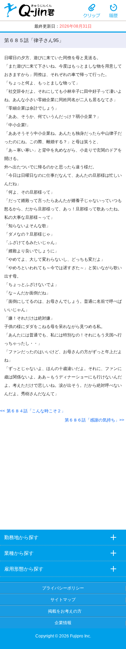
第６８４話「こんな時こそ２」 (36, 411)
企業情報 (63, 622)
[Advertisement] (62, 471)
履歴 (113, 10)
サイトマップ (63, 599)
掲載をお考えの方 (65, 611)
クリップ (92, 10)
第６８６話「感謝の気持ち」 (92, 420)
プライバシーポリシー (63, 588)
